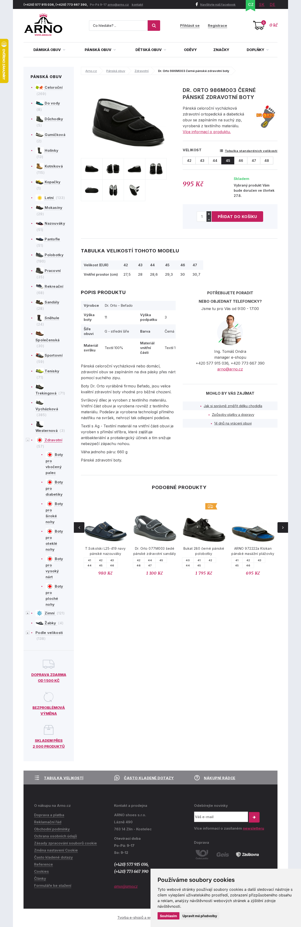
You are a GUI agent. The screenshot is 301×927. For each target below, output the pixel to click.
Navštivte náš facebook (218, 4)
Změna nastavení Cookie (56, 850)
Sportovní (53, 355)
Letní (49, 197)
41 (89, 560)
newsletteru (253, 828)
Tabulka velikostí (63, 778)
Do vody (52, 103)
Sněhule (51, 318)
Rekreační (53, 286)
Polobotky (53, 255)
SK (262, 4)
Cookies (41, 871)
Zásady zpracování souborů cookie (65, 843)
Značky (221, 50)
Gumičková (54, 134)
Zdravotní (53, 440)
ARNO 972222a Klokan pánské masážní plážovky (252, 551)
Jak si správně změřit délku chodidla (233, 406)
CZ (251, 4)
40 (188, 560)
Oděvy (190, 50)
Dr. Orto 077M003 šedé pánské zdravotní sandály (154, 551)
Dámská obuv (47, 50)
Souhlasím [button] (168, 916)
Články (40, 878)
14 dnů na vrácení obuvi (233, 423)
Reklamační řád (47, 822)
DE (272, 4)
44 (89, 565)
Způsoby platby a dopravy (233, 414)
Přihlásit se (190, 25)
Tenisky (51, 371)
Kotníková (53, 166)
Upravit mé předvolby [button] (199, 916)
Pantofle (52, 239)
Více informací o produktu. (207, 131)
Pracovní (52, 270)
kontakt (137, 4)
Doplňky (256, 50)
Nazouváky (54, 223)
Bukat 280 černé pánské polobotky (203, 551)
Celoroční (53, 87)
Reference (43, 864)
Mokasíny (53, 207)
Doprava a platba (49, 815)
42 (101, 560)
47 (150, 565)
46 (112, 565)
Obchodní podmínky (52, 829)
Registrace (217, 25)
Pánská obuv (98, 50)
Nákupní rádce (219, 778)
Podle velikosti (49, 632)
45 (101, 565)
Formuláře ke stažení (52, 885)
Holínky (51, 150)
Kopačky (52, 182)
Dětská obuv (148, 50)
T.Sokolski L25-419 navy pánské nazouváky (105, 551)
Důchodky (53, 119)
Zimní (50, 613)
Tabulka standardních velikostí (251, 151)
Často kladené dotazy (149, 778)
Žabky (50, 623)
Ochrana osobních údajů (55, 836)
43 (112, 560)
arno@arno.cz (118, 4)
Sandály (51, 302)
